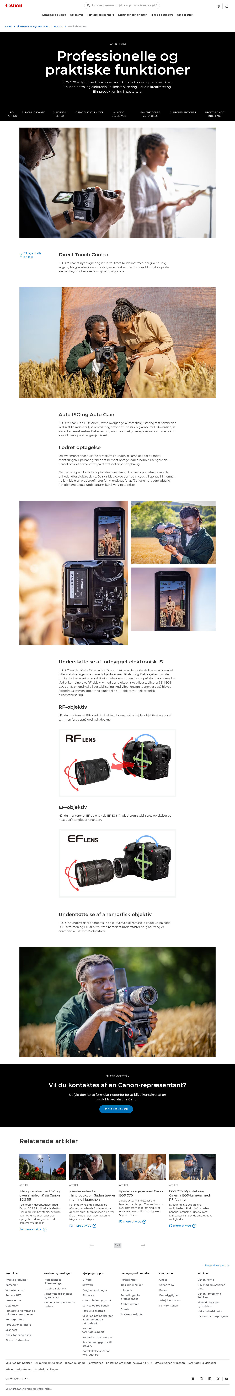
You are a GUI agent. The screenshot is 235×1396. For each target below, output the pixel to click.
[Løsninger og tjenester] (148, 15)
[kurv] (226, 6)
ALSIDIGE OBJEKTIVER (119, 114)
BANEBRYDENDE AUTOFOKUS (150, 114)
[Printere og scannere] (115, 15)
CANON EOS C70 (117, 44)
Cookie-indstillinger (46, 1369)
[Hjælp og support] (174, 15)
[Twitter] (218, 1378)
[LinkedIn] (210, 1378)
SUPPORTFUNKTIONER (183, 112)
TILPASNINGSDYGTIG (33, 112)
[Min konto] (218, 6)
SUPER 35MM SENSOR (60, 114)
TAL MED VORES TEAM (117, 1076)
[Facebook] (193, 1378)
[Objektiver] (84, 15)
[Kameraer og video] (67, 15)
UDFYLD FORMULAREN (116, 1109)
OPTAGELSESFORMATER (89, 112)
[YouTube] (226, 1378)
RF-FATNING (12, 114)
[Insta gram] (201, 1378)
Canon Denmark (16, 1378)
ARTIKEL (24, 1185)
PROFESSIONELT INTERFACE (214, 114)
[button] (92, 1245)
